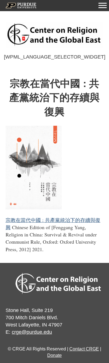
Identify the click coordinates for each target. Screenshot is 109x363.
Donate (54, 355)
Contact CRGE (84, 349)
